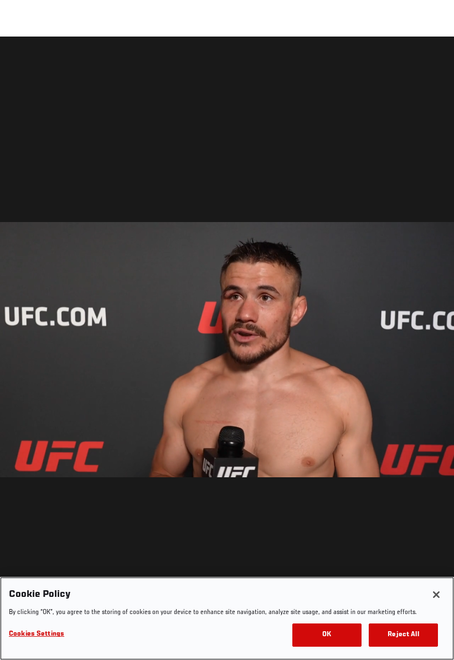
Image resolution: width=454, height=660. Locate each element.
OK (326, 634)
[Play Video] (227, 350)
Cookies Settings (36, 634)
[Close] (436, 594)
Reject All (403, 634)
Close (433, 58)
